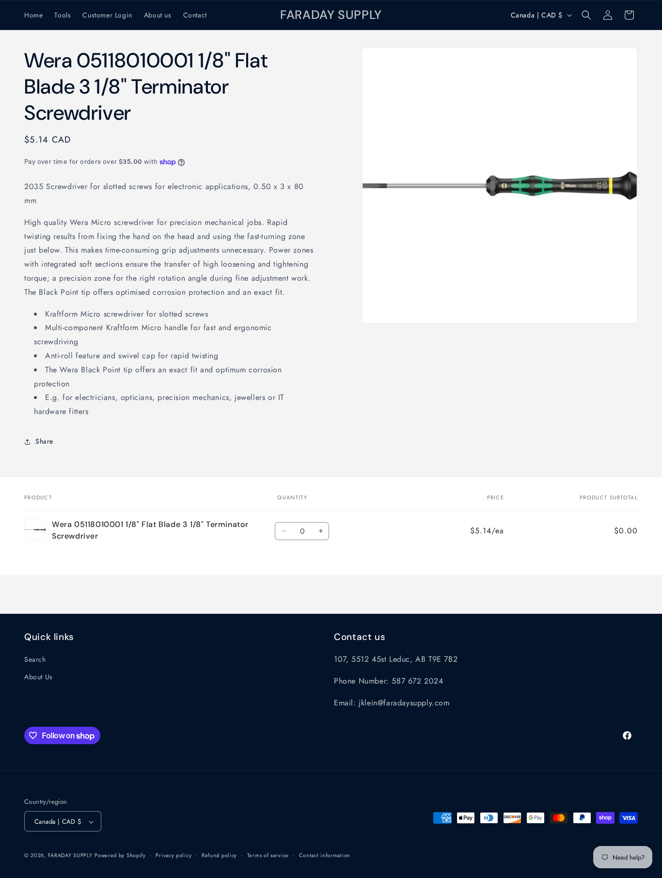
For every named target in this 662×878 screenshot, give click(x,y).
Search (35, 660)
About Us (38, 677)
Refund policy (219, 855)
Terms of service (268, 855)
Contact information (324, 855)
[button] (586, 15)
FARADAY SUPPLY (70, 856)
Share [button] (44, 442)
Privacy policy (173, 855)
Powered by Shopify (120, 856)
